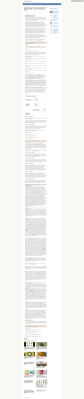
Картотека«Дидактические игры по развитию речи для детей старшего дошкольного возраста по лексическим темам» (56, 12)
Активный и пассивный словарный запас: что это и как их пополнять (56, 26)
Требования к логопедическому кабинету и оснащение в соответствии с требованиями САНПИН (55, 20)
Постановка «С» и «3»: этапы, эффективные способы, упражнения (56, 23)
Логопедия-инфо (27, 1)
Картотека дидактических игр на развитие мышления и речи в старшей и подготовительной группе (56, 16)
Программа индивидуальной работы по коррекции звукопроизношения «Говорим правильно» (54, 8)
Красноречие (54, 27)
